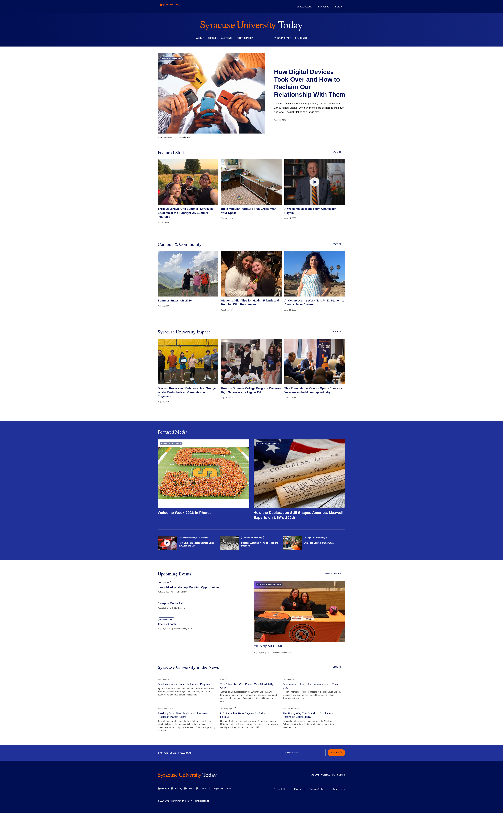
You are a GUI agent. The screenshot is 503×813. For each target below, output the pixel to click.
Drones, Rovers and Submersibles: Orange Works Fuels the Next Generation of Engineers (187, 392)
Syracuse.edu (304, 6)
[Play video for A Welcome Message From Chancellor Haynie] (314, 182)
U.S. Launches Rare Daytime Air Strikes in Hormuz (244, 715)
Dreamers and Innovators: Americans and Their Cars (310, 686)
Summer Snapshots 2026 (175, 300)
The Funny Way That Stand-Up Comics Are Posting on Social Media (308, 715)
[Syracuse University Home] (251, 25)
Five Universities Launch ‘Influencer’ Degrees (184, 684)
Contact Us (328, 775)
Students (301, 38)
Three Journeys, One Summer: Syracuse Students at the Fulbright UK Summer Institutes (185, 213)
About (200, 38)
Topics (212, 38)
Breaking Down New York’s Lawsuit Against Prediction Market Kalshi (183, 715)
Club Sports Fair (268, 646)
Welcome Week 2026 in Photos (185, 513)
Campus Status (317, 789)
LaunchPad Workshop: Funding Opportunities (189, 587)
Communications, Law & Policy (194, 538)
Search (339, 6)
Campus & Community (171, 59)
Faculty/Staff (282, 38)
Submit (335, 752)
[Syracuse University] (176, 6)
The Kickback (167, 624)
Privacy (297, 789)
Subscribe (323, 6)
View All (337, 152)
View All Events (333, 573)
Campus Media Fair (171, 603)
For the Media (244, 38)
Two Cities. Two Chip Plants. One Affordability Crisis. (246, 686)
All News (226, 38)
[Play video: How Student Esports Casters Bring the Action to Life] (167, 543)
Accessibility (280, 789)
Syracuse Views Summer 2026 (319, 543)
